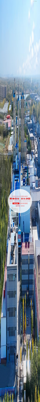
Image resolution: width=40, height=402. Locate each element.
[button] (18, 400)
